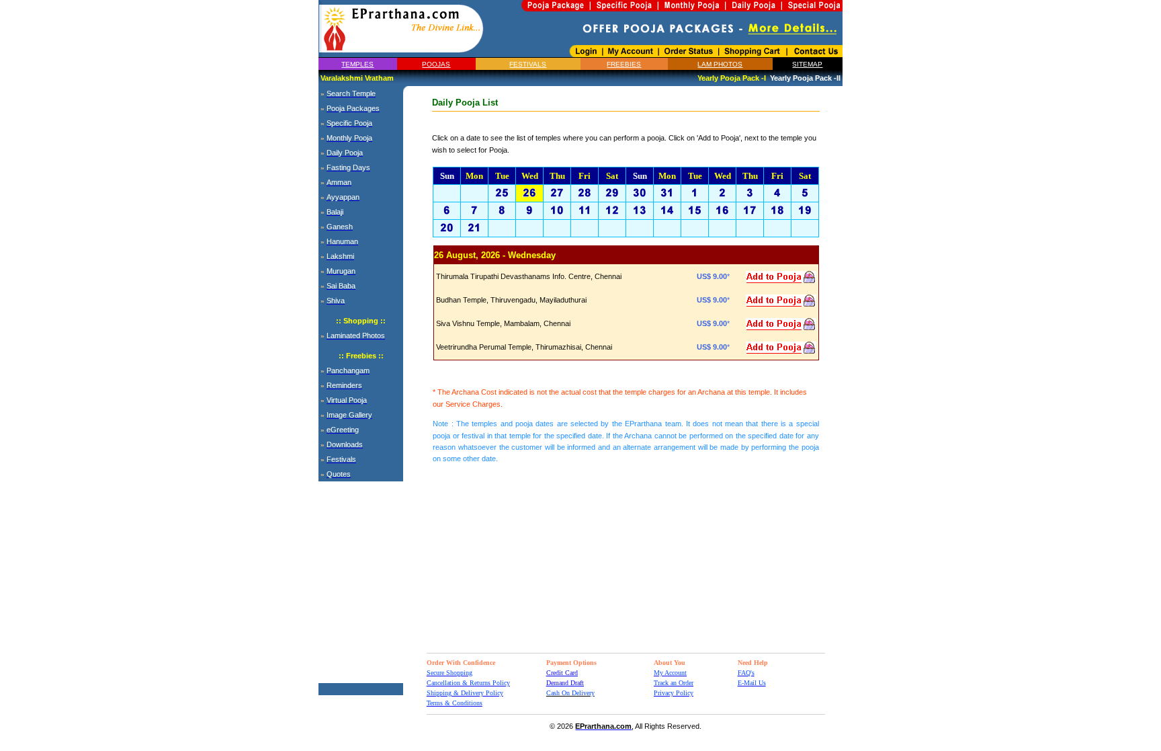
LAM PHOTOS (719, 64)
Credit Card (562, 672)
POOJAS (436, 64)
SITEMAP (807, 64)
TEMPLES (357, 64)
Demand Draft (565, 682)
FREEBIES (624, 64)
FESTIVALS (527, 64)
